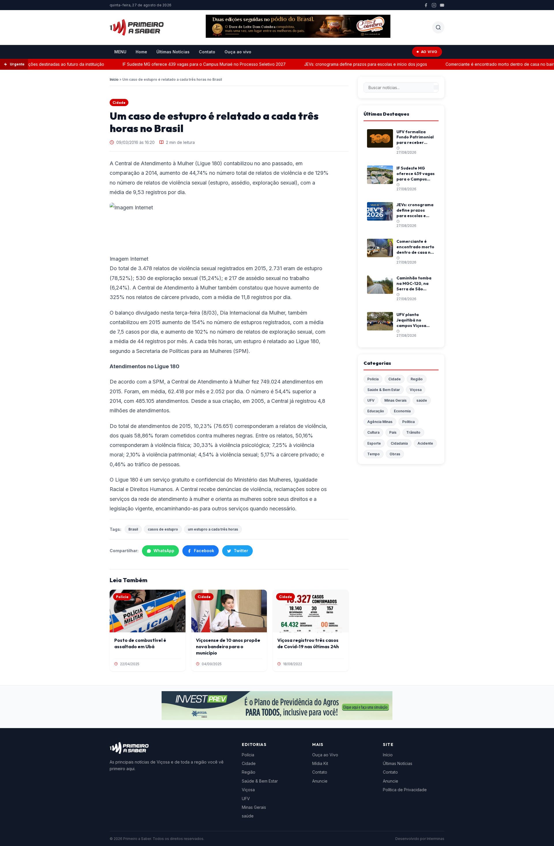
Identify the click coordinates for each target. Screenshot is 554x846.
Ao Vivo (429, 52)
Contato (207, 51)
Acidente (425, 443)
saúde (421, 400)
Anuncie (319, 781)
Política (408, 422)
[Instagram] (434, 5)
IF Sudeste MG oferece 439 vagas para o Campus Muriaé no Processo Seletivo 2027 (193, 64)
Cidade (119, 102)
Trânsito (413, 432)
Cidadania (399, 443)
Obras (395, 454)
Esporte (374, 443)
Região (417, 379)
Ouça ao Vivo (325, 754)
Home (141, 51)
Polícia (373, 379)
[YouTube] (442, 5)
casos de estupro (163, 529)
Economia (402, 411)
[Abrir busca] (438, 27)
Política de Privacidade (405, 789)
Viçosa (416, 390)
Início (114, 79)
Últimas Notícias (173, 51)
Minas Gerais (395, 400)
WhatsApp (164, 550)
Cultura (373, 432)
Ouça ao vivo (237, 51)
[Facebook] (426, 5)
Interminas (435, 838)
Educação (375, 411)
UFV (371, 400)
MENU (120, 51)
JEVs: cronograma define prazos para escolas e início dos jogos (355, 64)
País (392, 432)
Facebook (204, 550)
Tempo (373, 454)
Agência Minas (379, 422)
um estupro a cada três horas (213, 529)
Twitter (241, 550)
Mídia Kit (320, 763)
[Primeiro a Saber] (137, 27)
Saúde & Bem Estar (383, 390)
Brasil (133, 529)
